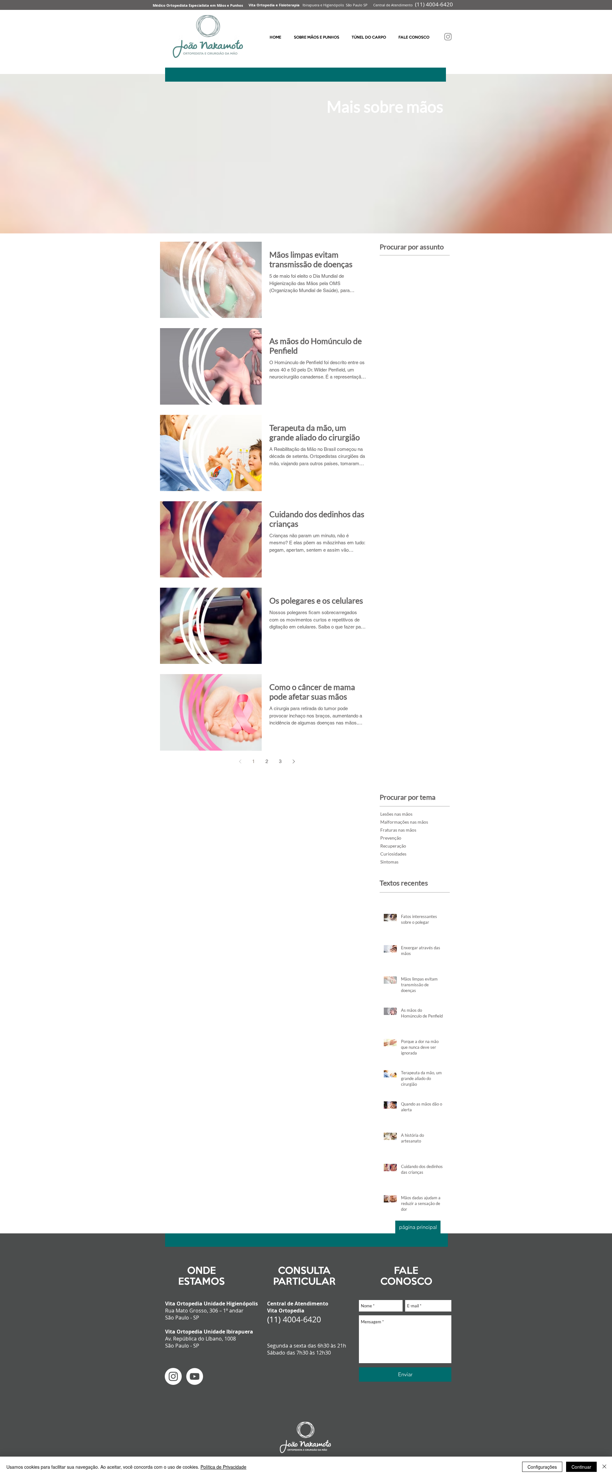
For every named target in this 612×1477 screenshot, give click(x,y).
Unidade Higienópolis (231, 1303)
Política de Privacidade (223, 1467)
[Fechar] (604, 1467)
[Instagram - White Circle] (173, 1376)
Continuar (581, 1467)
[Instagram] (448, 36)
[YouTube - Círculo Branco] (194, 1376)
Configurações (542, 1467)
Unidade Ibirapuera (228, 1331)
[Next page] (293, 761)
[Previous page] (240, 761)
